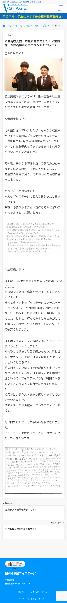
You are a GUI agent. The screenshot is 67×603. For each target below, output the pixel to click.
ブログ (10, 35)
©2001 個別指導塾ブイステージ (33, 598)
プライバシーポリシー (40, 592)
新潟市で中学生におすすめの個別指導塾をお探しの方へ (33, 16)
